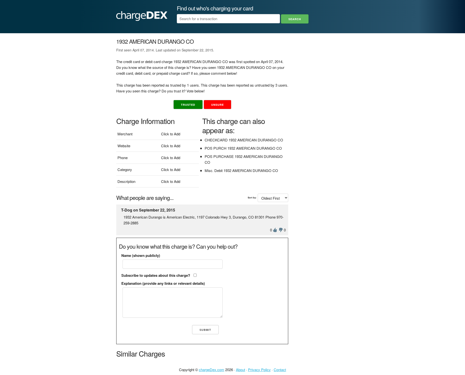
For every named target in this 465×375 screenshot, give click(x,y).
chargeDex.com (211, 369)
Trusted (188, 104)
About (240, 369)
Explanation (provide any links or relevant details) (163, 283)
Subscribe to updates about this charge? (155, 275)
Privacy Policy (259, 369)
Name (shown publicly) (140, 255)
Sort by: (252, 197)
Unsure (217, 104)
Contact (280, 369)
